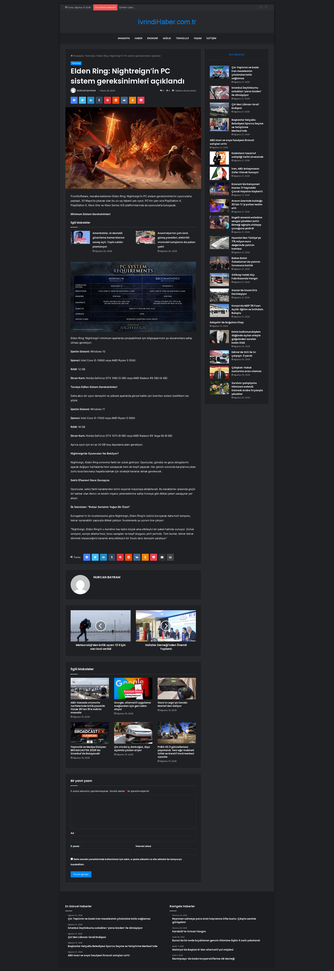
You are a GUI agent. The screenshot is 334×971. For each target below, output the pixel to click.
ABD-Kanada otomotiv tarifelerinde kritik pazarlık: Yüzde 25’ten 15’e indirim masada (88, 707)
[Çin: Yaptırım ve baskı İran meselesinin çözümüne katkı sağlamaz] (219, 72)
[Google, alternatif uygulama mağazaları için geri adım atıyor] (133, 688)
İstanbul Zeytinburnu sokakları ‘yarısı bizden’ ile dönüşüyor (246, 91)
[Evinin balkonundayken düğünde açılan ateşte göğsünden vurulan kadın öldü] (219, 336)
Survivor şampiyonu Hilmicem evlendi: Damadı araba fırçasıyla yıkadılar (247, 388)
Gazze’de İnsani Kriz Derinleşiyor (244, 292)
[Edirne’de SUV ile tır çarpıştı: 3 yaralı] (219, 356)
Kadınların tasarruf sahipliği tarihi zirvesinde (247, 155)
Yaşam (198, 38)
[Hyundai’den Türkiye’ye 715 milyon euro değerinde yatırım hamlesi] (219, 242)
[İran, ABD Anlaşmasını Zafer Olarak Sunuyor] (219, 173)
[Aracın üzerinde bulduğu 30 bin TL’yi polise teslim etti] (219, 205)
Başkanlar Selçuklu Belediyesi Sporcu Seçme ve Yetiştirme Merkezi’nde (247, 125)
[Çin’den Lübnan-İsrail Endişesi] (219, 109)
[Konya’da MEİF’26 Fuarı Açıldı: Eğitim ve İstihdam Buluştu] (219, 310)
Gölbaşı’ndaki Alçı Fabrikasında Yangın (245, 276)
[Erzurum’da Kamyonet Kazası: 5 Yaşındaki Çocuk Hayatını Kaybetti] (219, 188)
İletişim (211, 38)
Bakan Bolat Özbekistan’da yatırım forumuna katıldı (246, 261)
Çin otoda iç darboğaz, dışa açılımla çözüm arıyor (132, 748)
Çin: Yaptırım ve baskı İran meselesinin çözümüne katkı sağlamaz (245, 73)
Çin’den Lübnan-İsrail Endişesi (135, 7)
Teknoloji (182, 38)
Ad (73, 833)
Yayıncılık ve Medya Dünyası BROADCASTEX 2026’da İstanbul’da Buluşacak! (88, 750)
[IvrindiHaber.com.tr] (167, 22)
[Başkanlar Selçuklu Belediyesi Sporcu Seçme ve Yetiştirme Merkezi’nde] (219, 124)
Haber (138, 38)
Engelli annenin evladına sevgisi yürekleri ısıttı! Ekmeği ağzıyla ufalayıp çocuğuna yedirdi (247, 223)
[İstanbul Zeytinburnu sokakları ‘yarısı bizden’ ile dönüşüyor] (219, 92)
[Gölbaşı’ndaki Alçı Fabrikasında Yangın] (219, 279)
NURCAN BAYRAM (86, 90)
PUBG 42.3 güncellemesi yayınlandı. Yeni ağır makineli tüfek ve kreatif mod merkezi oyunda (176, 752)
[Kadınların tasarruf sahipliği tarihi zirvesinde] (219, 157)
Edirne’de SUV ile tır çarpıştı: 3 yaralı (244, 353)
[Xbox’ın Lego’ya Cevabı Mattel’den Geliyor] (177, 688)
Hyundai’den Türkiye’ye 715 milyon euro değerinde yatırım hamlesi (246, 243)
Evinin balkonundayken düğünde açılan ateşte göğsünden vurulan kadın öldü (246, 337)
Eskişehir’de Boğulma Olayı (227, 322)
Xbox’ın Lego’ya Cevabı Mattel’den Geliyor (172, 704)
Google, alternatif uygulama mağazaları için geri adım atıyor (132, 706)
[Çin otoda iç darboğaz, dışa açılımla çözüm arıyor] (133, 733)
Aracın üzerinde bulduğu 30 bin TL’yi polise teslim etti (247, 204)
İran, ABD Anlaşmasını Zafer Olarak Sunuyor (245, 170)
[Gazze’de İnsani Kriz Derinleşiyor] (219, 295)
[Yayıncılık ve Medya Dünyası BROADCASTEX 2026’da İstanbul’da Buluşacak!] (90, 733)
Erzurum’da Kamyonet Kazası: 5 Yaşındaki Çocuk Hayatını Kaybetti (247, 187)
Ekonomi (152, 38)
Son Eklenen (236, 54)
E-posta (76, 846)
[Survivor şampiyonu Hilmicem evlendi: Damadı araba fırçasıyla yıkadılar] (219, 387)
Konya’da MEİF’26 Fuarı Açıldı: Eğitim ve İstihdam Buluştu (247, 309)
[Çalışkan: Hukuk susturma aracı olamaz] (219, 372)
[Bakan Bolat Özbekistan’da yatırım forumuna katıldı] (219, 262)
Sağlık (167, 38)
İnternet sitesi (143, 846)
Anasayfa (124, 38)
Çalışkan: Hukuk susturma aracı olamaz (246, 369)
